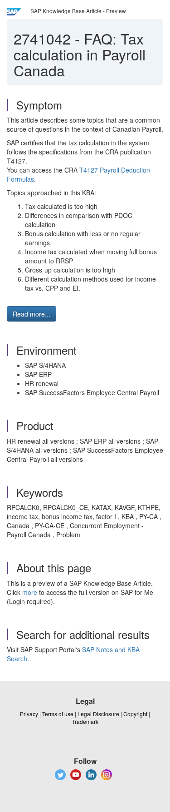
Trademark (85, 721)
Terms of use (57, 714)
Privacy (29, 714)
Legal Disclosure (98, 714)
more (29, 592)
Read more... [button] (31, 313)
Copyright (135, 714)
